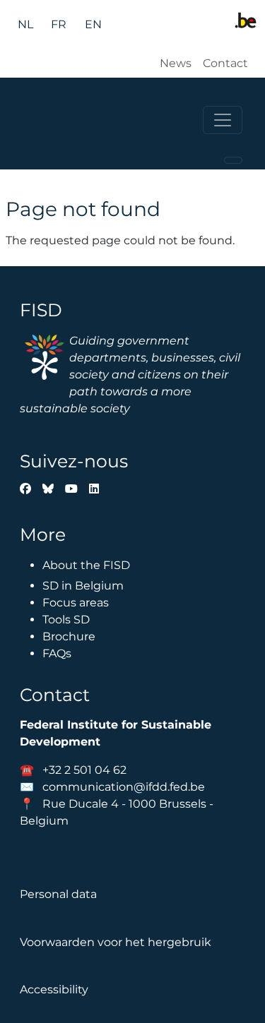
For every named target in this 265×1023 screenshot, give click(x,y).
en (93, 24)
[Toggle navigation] (222, 120)
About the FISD (86, 565)
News (176, 63)
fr (58, 24)
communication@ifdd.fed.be (123, 787)
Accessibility (54, 989)
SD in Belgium (83, 585)
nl (25, 24)
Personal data (58, 894)
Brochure (68, 636)
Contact (225, 63)
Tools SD (66, 619)
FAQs (56, 653)
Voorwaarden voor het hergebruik (115, 942)
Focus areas (75, 602)
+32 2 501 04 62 (84, 770)
